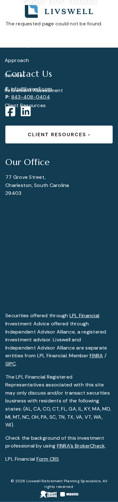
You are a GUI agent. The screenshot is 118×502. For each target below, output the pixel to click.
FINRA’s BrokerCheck (81, 445)
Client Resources (59, 134)
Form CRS (48, 459)
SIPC (10, 363)
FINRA (96, 355)
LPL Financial (84, 315)
